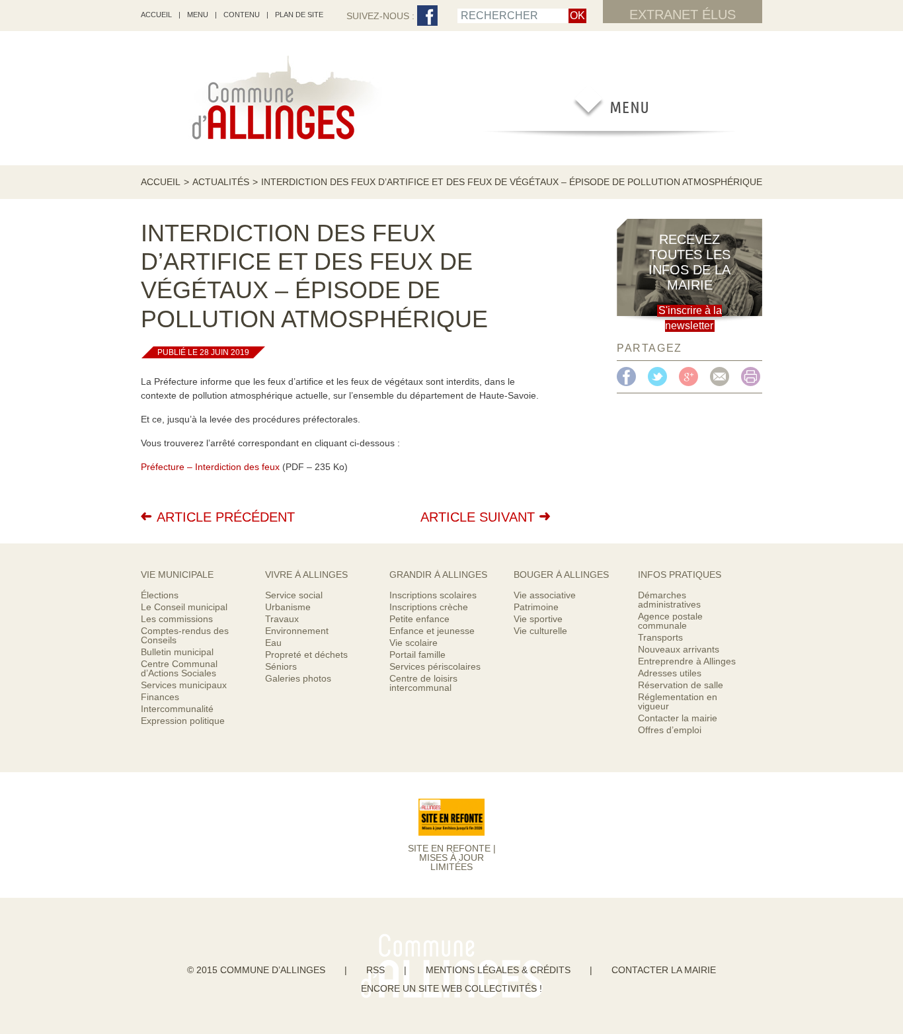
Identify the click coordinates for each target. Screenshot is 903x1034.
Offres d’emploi (669, 730)
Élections (159, 595)
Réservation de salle (680, 685)
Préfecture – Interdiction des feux (210, 466)
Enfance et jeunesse (432, 630)
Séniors (281, 666)
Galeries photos (298, 678)
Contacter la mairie (677, 718)
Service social (294, 595)
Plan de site (299, 15)
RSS (375, 970)
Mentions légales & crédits (498, 970)
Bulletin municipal (177, 651)
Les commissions (177, 618)
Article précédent (226, 517)
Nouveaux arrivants (678, 649)
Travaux (282, 618)
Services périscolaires (435, 666)
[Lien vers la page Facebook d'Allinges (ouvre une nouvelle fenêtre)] (427, 16)
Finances (160, 696)
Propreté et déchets (306, 654)
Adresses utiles (669, 673)
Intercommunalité (177, 708)
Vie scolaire (413, 642)
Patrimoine (536, 607)
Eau (273, 642)
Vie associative (545, 595)
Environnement (297, 630)
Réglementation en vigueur (677, 701)
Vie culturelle (540, 630)
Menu (197, 15)
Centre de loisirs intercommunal (423, 683)
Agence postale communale (670, 621)
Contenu (241, 15)
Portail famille (417, 654)
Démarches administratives (669, 599)
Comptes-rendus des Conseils (185, 635)
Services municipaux (184, 685)
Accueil (160, 182)
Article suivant (477, 517)
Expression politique (183, 720)
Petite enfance (419, 618)
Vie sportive (538, 618)
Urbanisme (288, 607)
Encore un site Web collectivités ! (451, 988)
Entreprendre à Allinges (687, 661)
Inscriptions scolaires (433, 595)
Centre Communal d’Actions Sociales (179, 668)
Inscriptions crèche (428, 607)
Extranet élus (682, 14)
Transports (660, 637)
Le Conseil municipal (184, 607)
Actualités (220, 182)
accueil (156, 15)
